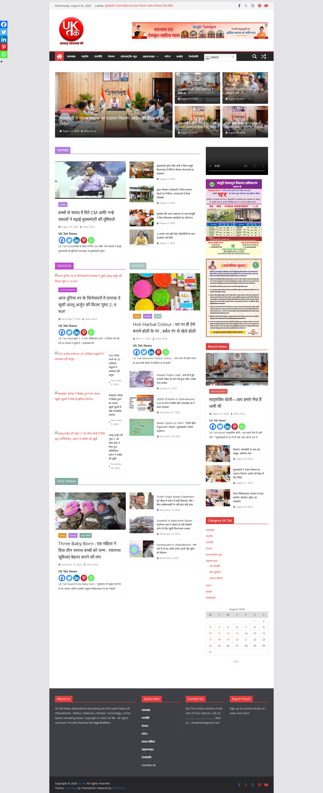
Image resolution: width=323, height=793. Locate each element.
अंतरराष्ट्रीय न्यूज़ (129, 56)
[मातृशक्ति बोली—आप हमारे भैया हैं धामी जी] (237, 369)
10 (210, 633)
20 (237, 639)
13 (237, 633)
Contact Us (149, 765)
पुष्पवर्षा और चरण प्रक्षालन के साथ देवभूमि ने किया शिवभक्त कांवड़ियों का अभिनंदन (176, 215)
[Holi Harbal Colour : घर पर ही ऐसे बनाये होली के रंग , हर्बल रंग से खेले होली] (165, 291)
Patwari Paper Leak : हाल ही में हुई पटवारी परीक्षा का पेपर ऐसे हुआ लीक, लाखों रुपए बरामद (176, 379)
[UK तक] (59, 56)
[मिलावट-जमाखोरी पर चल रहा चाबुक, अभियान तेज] (218, 454)
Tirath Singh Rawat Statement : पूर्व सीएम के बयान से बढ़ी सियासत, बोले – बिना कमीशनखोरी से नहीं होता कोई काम (176, 500)
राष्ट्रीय (84, 56)
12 (228, 633)
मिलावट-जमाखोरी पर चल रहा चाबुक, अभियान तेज (244, 91)
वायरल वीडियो (85, 535)
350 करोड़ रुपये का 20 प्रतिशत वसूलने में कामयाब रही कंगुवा (114, 365)
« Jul (235, 661)
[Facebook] (62, 240)
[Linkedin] (76, 240)
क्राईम (179, 56)
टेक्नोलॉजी (193, 56)
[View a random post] (263, 56)
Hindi (214, 57)
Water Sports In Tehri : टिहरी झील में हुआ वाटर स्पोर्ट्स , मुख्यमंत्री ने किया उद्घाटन (176, 427)
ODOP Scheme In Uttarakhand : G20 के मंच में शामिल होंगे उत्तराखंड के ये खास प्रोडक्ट (176, 403)
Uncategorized (78, 116)
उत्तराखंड (71, 56)
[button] (157, 56)
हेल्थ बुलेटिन (215, 572)
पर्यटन (167, 56)
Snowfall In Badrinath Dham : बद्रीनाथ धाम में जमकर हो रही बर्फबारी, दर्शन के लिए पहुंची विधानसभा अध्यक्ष (175, 524)
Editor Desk (99, 131)
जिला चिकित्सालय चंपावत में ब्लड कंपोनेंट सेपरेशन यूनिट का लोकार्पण (123, 124)
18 (219, 639)
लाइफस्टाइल (149, 56)
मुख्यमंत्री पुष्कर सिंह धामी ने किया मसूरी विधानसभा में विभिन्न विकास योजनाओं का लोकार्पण (175, 169)
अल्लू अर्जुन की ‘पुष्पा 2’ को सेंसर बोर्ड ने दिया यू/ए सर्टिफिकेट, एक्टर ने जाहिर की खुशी (116, 446)
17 (210, 639)
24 (210, 645)
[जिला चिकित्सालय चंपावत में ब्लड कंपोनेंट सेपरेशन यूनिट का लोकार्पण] (123, 75)
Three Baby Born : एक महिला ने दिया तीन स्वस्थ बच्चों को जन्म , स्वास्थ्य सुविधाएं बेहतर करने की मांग (89, 550)
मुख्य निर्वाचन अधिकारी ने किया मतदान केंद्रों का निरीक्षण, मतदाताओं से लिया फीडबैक (174, 193)
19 (228, 639)
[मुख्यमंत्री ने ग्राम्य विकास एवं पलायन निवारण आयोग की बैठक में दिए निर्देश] (218, 476)
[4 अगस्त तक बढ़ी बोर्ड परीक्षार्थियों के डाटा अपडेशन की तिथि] (142, 238)
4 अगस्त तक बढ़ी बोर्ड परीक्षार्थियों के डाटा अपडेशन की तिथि (176, 235)
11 (219, 633)
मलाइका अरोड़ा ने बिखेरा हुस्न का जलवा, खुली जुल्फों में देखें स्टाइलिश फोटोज (116, 405)
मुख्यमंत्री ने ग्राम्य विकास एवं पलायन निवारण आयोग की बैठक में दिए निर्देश (139, 5)
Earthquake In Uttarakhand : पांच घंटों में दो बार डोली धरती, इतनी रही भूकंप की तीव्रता (176, 548)
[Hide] (1, 61)
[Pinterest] (84, 240)
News (137, 316)
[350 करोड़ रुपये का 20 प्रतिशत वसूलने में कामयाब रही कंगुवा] (80, 370)
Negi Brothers (101, 722)
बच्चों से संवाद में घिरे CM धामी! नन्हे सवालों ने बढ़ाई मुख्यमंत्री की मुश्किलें (86, 215)
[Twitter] (69, 240)
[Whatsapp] (91, 240)
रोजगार (111, 56)
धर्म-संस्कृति (215, 566)
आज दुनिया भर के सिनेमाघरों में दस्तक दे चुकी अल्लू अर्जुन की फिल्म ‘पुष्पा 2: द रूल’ (89, 304)
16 (263, 633)
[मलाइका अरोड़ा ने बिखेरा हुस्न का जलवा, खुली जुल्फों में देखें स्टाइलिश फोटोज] (80, 410)
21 (245, 639)
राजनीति (98, 56)
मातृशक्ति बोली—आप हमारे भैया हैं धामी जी (195, 91)
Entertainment (68, 290)
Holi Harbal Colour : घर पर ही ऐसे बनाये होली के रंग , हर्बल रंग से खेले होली (164, 327)
